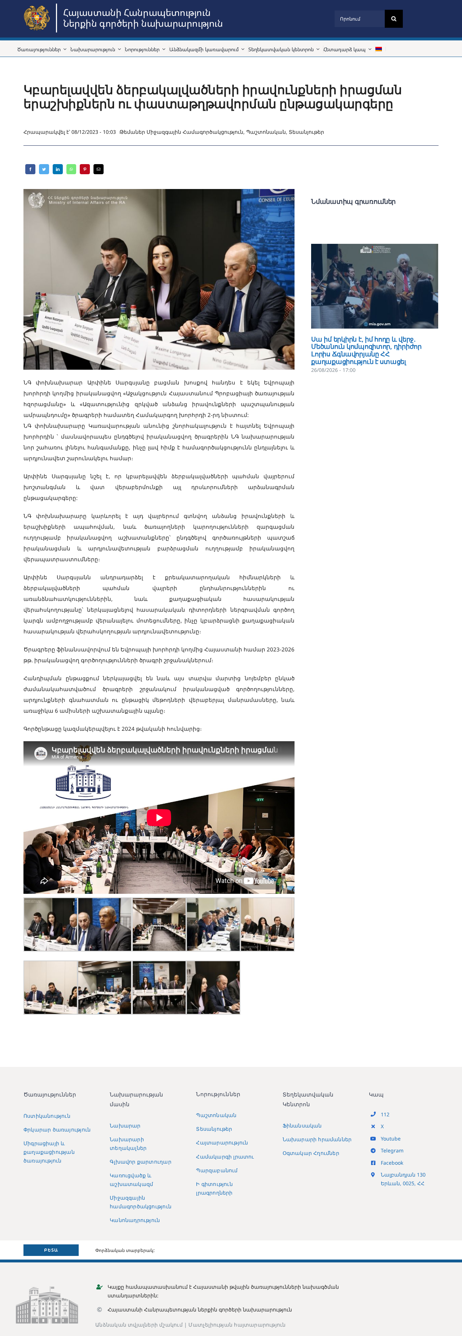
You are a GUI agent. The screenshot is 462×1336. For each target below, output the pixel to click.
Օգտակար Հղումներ (311, 1153)
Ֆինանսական (302, 1125)
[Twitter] (44, 169)
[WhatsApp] (71, 169)
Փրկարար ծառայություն (57, 1129)
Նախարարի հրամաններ (317, 1139)
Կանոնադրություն (135, 1220)
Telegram (392, 1150)
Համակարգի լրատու (225, 1156)
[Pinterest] (85, 169)
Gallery (385, 286)
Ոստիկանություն (46, 1115)
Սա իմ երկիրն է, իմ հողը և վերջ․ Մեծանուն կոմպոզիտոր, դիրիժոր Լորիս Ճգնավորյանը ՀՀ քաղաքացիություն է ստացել (364, 286)
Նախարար (125, 1125)
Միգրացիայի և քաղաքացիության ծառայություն (49, 1152)
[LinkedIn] (58, 169)
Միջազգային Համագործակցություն (195, 131)
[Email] (98, 169)
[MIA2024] (37, 6)
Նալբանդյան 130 (403, 1174)
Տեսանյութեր (306, 131)
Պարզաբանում (216, 1170)
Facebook (392, 1162)
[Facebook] (30, 169)
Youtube (391, 1138)
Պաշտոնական (266, 131)
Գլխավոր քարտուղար (140, 1161)
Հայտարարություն (222, 1142)
